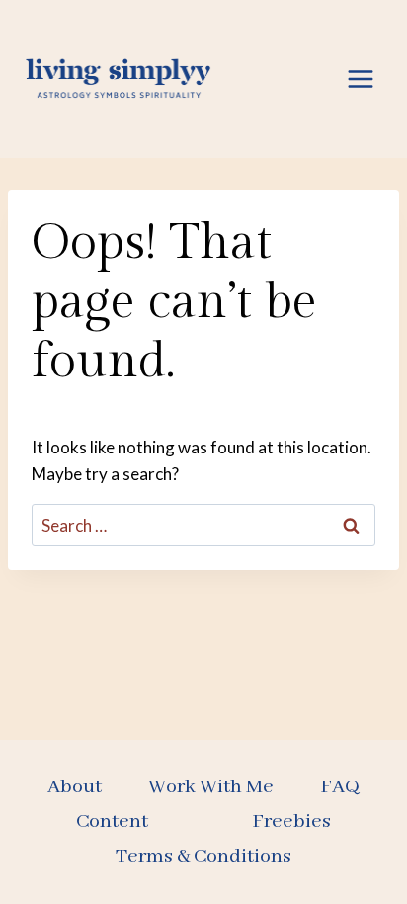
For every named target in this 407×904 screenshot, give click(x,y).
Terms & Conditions (203, 856)
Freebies (291, 821)
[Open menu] (360, 78)
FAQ (340, 787)
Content (112, 821)
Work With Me (211, 787)
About (74, 787)
